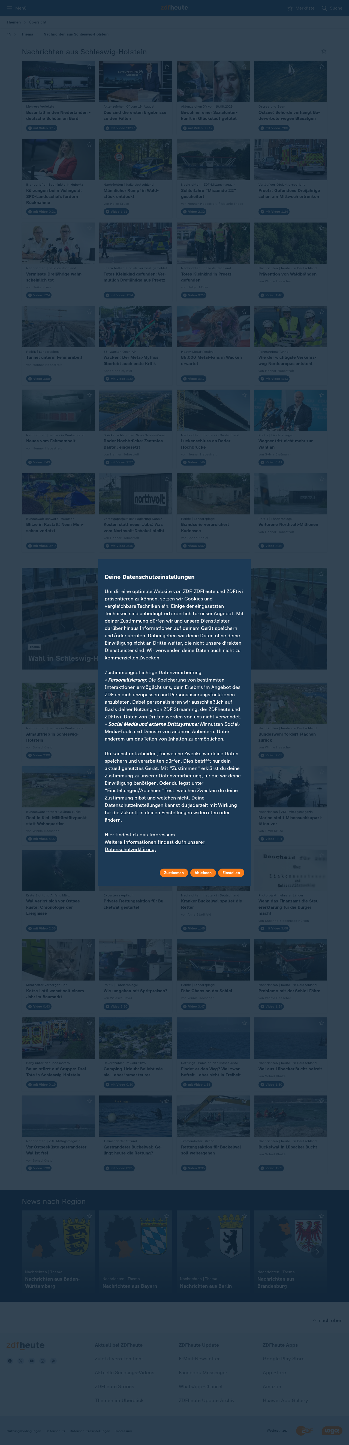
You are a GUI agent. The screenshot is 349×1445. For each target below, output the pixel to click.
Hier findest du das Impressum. (140, 835)
